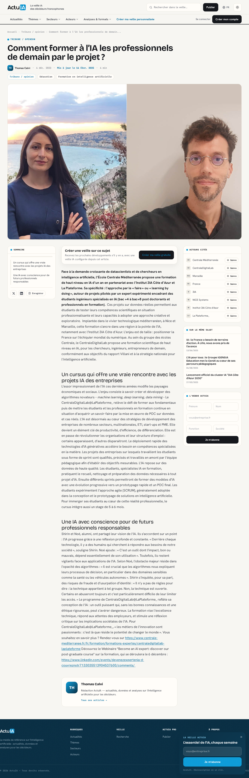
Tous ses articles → (94, 700)
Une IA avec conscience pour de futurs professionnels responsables (31, 278)
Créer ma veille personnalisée (135, 19)
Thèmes (33, 19)
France (193, 284)
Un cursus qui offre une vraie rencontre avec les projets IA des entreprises (31, 266)
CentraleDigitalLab (200, 268)
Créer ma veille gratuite (156, 255)
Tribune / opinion (33, 31)
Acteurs (70, 19)
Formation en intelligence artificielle (85, 76)
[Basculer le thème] (237, 7)
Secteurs (52, 19)
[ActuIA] (16, 7)
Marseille (195, 276)
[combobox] (176, 7)
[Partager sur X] (14, 293)
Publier (210, 7)
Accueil (12, 31)
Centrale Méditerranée (202, 260)
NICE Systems (198, 299)
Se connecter (203, 19)
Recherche (123, 736)
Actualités (16, 19)
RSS (247, 770)
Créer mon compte (227, 19)
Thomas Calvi (92, 684)
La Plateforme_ (198, 315)
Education (46, 76)
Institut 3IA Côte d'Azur (203, 307)
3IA (192, 291)
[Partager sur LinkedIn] (21, 293)
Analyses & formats (96, 19)
